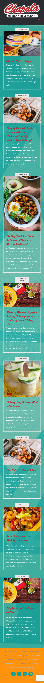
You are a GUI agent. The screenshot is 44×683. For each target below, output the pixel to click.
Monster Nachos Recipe (18, 61)
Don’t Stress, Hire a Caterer (21, 470)
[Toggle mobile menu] (39, 20)
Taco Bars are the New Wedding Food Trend (18, 538)
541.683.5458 (34, 656)
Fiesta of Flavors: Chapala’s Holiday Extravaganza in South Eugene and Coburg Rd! (21, 318)
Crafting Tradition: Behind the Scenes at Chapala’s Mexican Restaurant (20, 240)
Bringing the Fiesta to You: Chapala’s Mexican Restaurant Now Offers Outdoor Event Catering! (20, 134)
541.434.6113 (17, 656)
